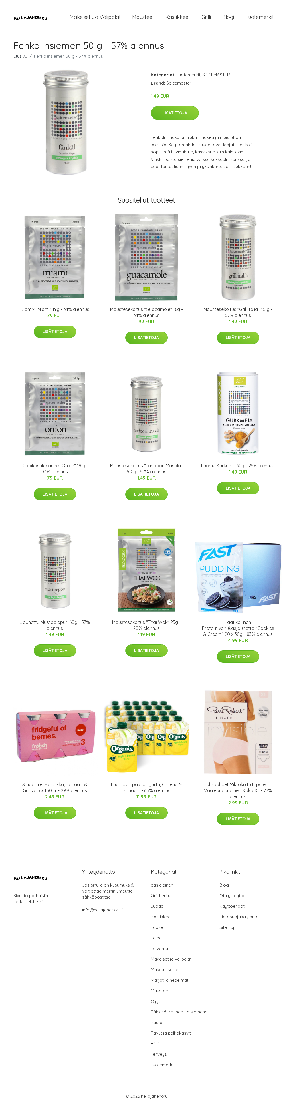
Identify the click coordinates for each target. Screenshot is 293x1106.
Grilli (206, 17)
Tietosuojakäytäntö (239, 916)
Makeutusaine (164, 969)
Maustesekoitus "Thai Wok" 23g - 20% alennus (146, 625)
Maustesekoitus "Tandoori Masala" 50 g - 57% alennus (146, 468)
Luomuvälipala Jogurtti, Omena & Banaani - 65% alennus (146, 787)
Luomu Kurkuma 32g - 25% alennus (238, 465)
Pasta (156, 1022)
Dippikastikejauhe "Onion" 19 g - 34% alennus (54, 468)
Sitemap (227, 927)
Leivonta (159, 948)
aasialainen (162, 885)
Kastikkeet (177, 17)
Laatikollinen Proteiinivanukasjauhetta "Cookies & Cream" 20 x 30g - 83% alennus (238, 628)
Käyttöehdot (232, 906)
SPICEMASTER (216, 74)
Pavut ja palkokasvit (171, 1033)
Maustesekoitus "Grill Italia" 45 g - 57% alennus (237, 312)
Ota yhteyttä (231, 895)
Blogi (228, 17)
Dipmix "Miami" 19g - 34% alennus (55, 309)
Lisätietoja (175, 112)
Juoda (157, 906)
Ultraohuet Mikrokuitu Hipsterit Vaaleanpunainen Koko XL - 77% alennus (238, 790)
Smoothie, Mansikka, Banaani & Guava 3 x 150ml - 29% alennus (55, 787)
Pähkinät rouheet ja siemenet (180, 1012)
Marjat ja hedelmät (169, 980)
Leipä (156, 938)
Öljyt (155, 1001)
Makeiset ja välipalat (95, 17)
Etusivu (20, 56)
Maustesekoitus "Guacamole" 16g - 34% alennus (146, 312)
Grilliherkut (161, 895)
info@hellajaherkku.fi (103, 910)
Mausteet (143, 17)
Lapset (158, 927)
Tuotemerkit (260, 17)
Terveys (159, 1054)
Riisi (155, 1043)
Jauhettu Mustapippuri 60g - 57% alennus (55, 625)
